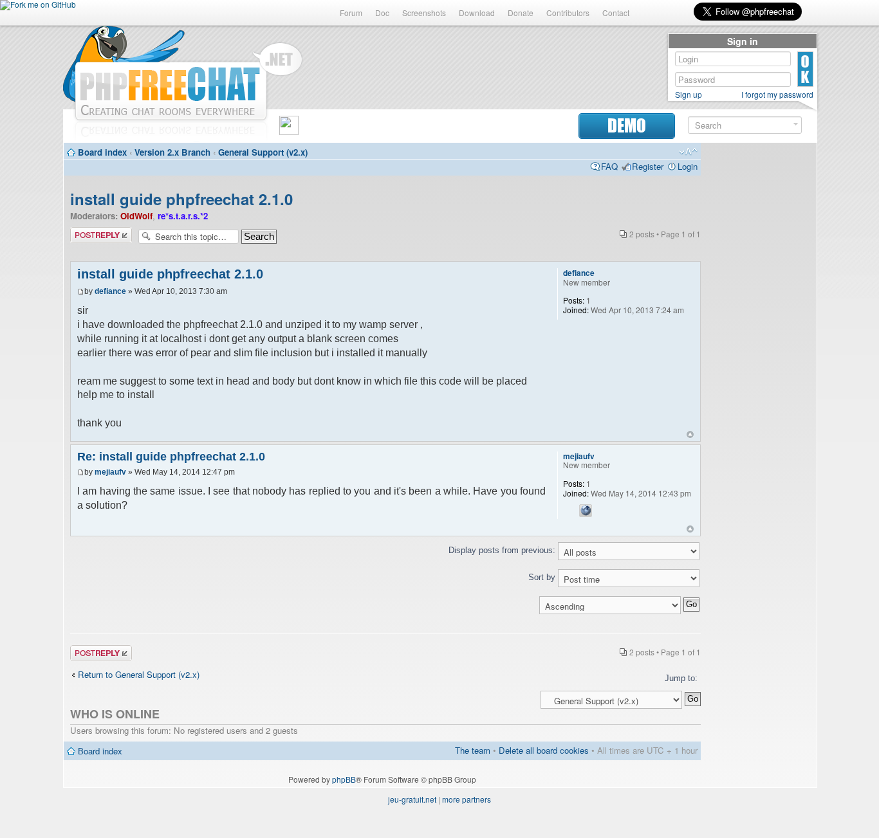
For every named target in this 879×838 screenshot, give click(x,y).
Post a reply (92, 232)
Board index (102, 152)
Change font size (688, 152)
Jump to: (681, 678)
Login (688, 166)
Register (647, 166)
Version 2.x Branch (172, 152)
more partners (466, 799)
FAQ (609, 166)
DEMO (626, 125)
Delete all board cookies (544, 750)
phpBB (344, 779)
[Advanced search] (796, 124)
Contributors (567, 12)
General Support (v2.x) (263, 152)
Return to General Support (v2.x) (138, 674)
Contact (615, 12)
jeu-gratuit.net (412, 799)
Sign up (688, 94)
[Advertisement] (758, 342)
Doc (382, 12)
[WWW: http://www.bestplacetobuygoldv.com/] (585, 510)
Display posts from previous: (503, 550)
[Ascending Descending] (385, 605)
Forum (351, 12)
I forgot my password (777, 94)
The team (472, 750)
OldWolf (136, 216)
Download (477, 12)
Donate (520, 12)
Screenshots (424, 12)
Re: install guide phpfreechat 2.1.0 (171, 456)
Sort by (543, 577)
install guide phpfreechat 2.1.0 (181, 199)
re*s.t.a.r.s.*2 (183, 216)
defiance (110, 291)
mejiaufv (110, 472)
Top (690, 434)
